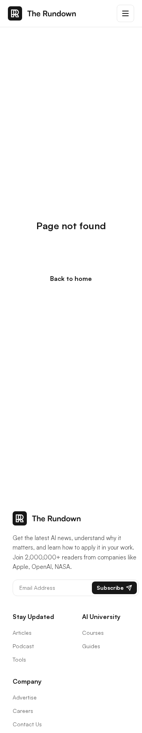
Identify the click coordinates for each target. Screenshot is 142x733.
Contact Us (27, 724)
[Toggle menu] (125, 13)
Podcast (23, 646)
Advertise (25, 697)
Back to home (71, 278)
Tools (19, 659)
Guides (91, 646)
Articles (22, 632)
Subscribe (110, 587)
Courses (93, 632)
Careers (23, 710)
